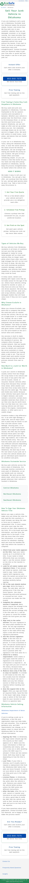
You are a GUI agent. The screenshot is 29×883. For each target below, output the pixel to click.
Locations (21, 0)
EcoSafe (3, 7)
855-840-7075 (14, 79)
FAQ (26, 0)
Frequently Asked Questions (12, 867)
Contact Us (6, 861)
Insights (5, 874)
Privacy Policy (19, 881)
